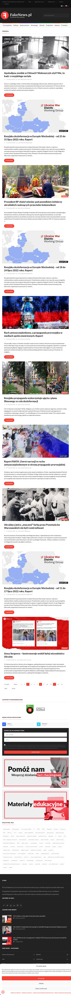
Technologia (34, 25)
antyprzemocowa (7, 857)
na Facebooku (10, 724)
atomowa (24, 864)
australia (44, 864)
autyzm (62, 864)
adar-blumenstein (40, 832)
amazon (41, 843)
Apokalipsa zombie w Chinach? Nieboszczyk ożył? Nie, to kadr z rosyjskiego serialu (34, 75)
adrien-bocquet (60, 832)
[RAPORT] (35, 116)
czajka (10, 867)
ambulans (5, 846)
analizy (60, 846)
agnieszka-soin (42, 836)
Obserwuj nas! (44, 723)
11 (51, 684)
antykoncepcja (55, 853)
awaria (5, 867)
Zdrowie (41, 25)
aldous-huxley (60, 839)
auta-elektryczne (53, 864)
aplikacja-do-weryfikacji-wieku (56, 857)
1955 (38, 829)
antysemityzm (18, 857)
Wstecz (15, 684)
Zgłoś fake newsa (39, 2)
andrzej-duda (15, 850)
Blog (30, 2)
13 (58, 684)
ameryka (12, 846)
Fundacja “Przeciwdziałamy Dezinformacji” (13, 2)
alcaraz (52, 839)
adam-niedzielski (28, 832)
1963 (43, 829)
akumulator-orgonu (33, 839)
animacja (51, 850)
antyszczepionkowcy (36, 857)
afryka (12, 836)
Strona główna (7, 25)
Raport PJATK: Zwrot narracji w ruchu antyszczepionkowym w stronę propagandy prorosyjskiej (34, 463)
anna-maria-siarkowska (9, 853)
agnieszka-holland (32, 836)
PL (68, 6)
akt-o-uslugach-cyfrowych (10, 839)
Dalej (6, 688)
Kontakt (6, 4)
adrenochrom (50, 832)
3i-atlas (56, 829)
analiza (54, 846)
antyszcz (26, 857)
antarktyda (31, 853)
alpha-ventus (24, 843)
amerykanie (20, 846)
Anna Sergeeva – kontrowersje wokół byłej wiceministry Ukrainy (34, 655)
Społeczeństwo (24, 25)
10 (47, 684)
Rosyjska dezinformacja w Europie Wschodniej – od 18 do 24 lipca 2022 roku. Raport (34, 269)
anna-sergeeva (22, 853)
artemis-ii (22, 860)
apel (45, 857)
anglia (45, 850)
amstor (41, 846)
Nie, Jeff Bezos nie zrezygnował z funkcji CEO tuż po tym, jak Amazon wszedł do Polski (39, 938)
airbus (59, 836)
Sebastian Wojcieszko (26, 142)
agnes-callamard (20, 836)
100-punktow (15, 829)
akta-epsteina (22, 839)
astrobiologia (30, 860)
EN (64, 6)
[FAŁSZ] (35, 52)
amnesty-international (31, 846)
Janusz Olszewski (25, 404)
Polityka (15, 25)
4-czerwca (62, 829)
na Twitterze (44, 724)
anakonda (47, 846)
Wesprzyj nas (51, 2)
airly (65, 836)
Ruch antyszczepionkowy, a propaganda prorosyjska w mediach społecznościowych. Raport (33, 334)
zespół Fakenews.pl (26, 468)
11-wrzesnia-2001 (26, 829)
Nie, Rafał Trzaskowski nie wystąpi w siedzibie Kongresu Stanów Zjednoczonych (40, 927)
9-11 (15, 832)
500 (4, 832)
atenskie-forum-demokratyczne (11, 864)
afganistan (6, 836)
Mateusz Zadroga (25, 339)
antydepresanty (45, 853)
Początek (7, 684)
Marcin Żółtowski (25, 208)
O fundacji (64, 25)
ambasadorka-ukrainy (58, 843)
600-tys (9, 832)
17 (34, 829)
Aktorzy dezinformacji (18, 954)
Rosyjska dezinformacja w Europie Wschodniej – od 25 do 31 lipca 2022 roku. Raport (34, 138)
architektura (14, 860)
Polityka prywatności (16, 992)
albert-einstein (45, 839)
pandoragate (6, 829)
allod (18, 843)
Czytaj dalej (9, 95)
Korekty (61, 2)
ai (55, 836)
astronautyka (39, 860)
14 (61, 684)
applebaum (6, 860)
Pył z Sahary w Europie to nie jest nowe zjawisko (29, 916)
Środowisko (49, 25)
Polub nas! (9, 723)
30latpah (49, 829)
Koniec (13, 688)
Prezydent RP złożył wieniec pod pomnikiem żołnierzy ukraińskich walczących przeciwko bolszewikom (33, 203)
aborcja (20, 832)
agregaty (50, 836)
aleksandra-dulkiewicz (9, 843)
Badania (57, 25)
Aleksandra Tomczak (26, 79)
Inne (18, 959)
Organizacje (52, 959)
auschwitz (37, 864)
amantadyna (33, 843)
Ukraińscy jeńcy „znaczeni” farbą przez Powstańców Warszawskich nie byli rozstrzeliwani (32, 526)
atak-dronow (48, 860)
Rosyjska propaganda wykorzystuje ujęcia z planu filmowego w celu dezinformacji (30, 400)
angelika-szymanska (36, 850)
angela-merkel (24, 850)
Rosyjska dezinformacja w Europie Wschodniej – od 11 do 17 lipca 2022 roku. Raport (34, 590)
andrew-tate (6, 850)
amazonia (47, 843)
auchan (31, 864)
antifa (37, 853)
